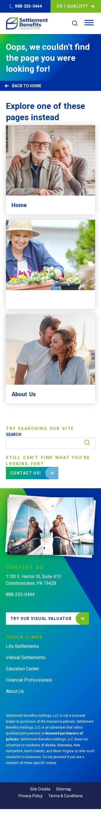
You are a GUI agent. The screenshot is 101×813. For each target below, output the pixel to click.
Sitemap (63, 789)
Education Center (22, 668)
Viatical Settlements (25, 657)
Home (35, 86)
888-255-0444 (28, 6)
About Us (15, 691)
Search (13, 434)
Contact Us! (25, 473)
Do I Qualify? (72, 6)
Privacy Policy (31, 796)
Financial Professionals (29, 680)
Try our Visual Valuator (41, 618)
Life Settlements (22, 646)
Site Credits (40, 789)
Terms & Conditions (65, 796)
